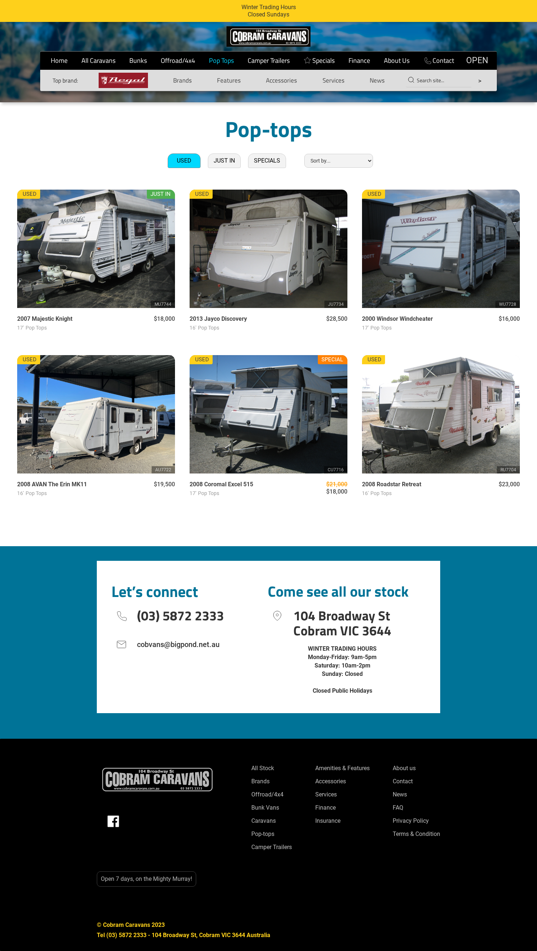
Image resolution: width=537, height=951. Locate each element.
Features (229, 80)
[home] (268, 36)
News (377, 80)
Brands (182, 80)
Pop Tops (221, 60)
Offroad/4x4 (178, 60)
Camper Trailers (269, 60)
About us (404, 768)
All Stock (262, 768)
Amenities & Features (342, 768)
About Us (397, 60)
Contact (443, 60)
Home (59, 60)
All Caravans (98, 60)
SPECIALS (267, 160)
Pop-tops (262, 833)
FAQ (398, 807)
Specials (323, 60)
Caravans (263, 820)
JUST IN (224, 160)
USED (184, 160)
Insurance (327, 820)
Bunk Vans (265, 807)
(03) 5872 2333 (180, 615)
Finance (359, 60)
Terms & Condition (416, 833)
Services (333, 80)
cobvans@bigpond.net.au (178, 644)
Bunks (138, 60)
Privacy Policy (411, 820)
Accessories (281, 80)
